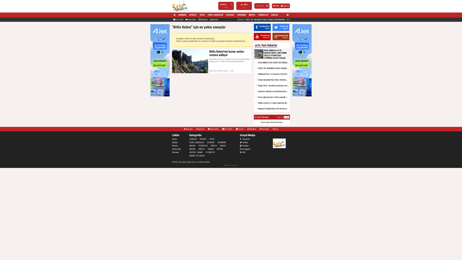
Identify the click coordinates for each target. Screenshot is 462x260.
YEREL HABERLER (215, 15)
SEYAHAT (230, 15)
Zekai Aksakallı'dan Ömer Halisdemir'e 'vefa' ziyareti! (272, 79)
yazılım (226, 165)
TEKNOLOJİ (263, 15)
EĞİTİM (220, 149)
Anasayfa (189, 129)
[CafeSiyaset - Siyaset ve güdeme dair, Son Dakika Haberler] (180, 11)
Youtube (245, 145)
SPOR (202, 15)
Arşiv (276, 129)
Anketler (215, 20)
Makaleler (204, 20)
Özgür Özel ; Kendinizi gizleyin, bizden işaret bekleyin (272, 85)
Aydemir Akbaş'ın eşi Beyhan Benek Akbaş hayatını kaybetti (272, 91)
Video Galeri (191, 20)
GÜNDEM (182, 15)
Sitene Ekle (176, 149)
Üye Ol (286, 6)
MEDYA (252, 15)
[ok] (267, 6)
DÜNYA (223, 145)
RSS (243, 152)
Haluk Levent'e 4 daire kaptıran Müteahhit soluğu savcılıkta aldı (272, 102)
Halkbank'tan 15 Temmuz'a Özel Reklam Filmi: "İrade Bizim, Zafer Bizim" (272, 74)
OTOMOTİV (210, 152)
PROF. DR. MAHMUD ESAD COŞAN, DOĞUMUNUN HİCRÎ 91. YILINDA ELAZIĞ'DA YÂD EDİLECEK (281, 19)
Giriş (277, 6)
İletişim (175, 145)
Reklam (175, 142)
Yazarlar (241, 129)
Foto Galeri (179, 20)
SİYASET (193, 15)
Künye (174, 139)
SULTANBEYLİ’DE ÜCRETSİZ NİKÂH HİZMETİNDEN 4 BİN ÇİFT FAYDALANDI (272, 62)
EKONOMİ (241, 15)
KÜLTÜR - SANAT (196, 152)
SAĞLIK (274, 15)
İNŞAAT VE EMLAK (197, 155)
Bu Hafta (286, 117)
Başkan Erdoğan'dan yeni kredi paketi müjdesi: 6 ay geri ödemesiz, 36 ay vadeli (272, 108)
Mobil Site (200, 129)
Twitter (245, 142)
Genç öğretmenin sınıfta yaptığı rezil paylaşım (272, 97)
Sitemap (175, 152)
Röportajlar (265, 129)
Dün (282, 117)
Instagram (246, 149)
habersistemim (233, 165)
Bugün (279, 117)
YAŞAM (211, 149)
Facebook (246, 139)
